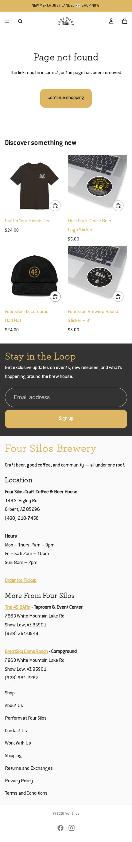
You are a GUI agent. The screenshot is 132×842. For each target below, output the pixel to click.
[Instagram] (71, 828)
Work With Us (18, 743)
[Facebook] (60, 828)
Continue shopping (66, 98)
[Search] (20, 21)
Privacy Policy (19, 781)
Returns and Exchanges (29, 768)
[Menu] (7, 21)
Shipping (13, 756)
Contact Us (16, 731)
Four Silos (71, 814)
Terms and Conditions (26, 793)
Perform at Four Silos (26, 718)
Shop (10, 693)
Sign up (66, 418)
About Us (14, 706)
